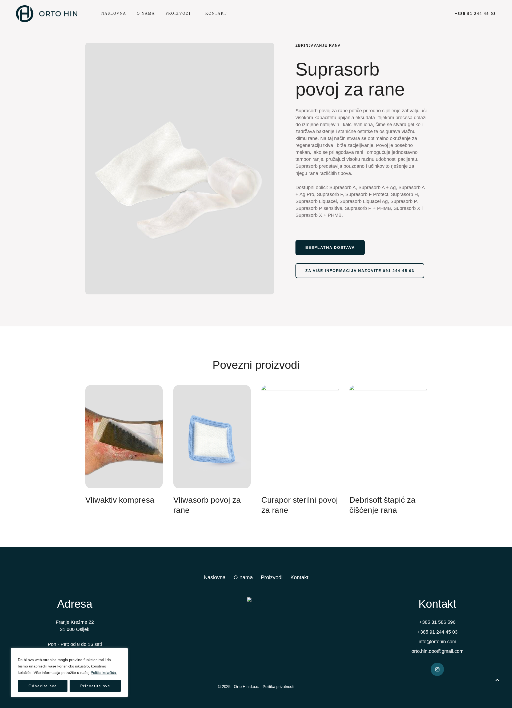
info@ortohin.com (437, 641)
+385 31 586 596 (437, 622)
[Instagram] (437, 669)
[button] (194, 14)
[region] (69, 672)
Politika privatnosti (278, 686)
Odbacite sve (43, 686)
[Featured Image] (124, 436)
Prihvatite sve (95, 686)
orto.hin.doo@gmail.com (437, 651)
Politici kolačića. (104, 672)
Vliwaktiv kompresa (119, 499)
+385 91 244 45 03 (437, 632)
